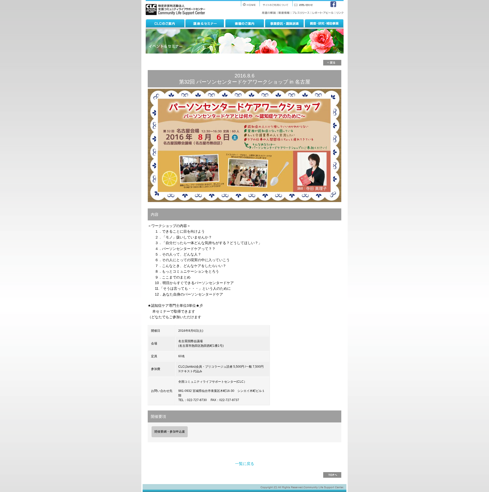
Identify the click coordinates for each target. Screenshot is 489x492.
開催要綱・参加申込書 (169, 431)
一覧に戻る (244, 463)
